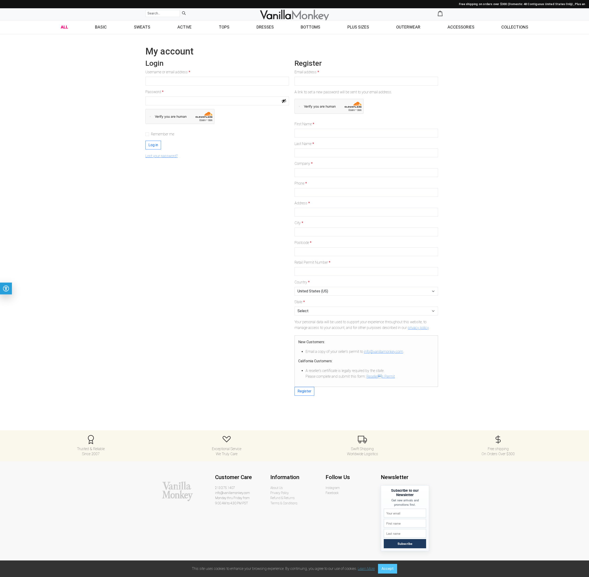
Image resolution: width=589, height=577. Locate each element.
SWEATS (142, 27)
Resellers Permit (381, 376)
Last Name (304, 144)
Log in (153, 145)
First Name (304, 124)
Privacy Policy (279, 493)
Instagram (333, 488)
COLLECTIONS (514, 27)
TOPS (224, 27)
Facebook (332, 493)
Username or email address (168, 72)
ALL (64, 27)
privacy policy (418, 328)
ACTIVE (184, 27)
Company (303, 163)
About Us (276, 488)
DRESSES (265, 27)
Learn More (366, 568)
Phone (300, 183)
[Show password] (283, 100)
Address (302, 203)
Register (304, 391)
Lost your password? (161, 156)
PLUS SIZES (358, 27)
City (298, 223)
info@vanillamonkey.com (383, 351)
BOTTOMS (310, 27)
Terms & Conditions (283, 503)
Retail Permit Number (312, 262)
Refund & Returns (282, 498)
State (299, 302)
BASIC (101, 27)
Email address (307, 72)
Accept (387, 568)
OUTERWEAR (408, 27)
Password (155, 92)
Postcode (303, 242)
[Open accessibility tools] (6, 288)
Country (302, 282)
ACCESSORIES (461, 27)
